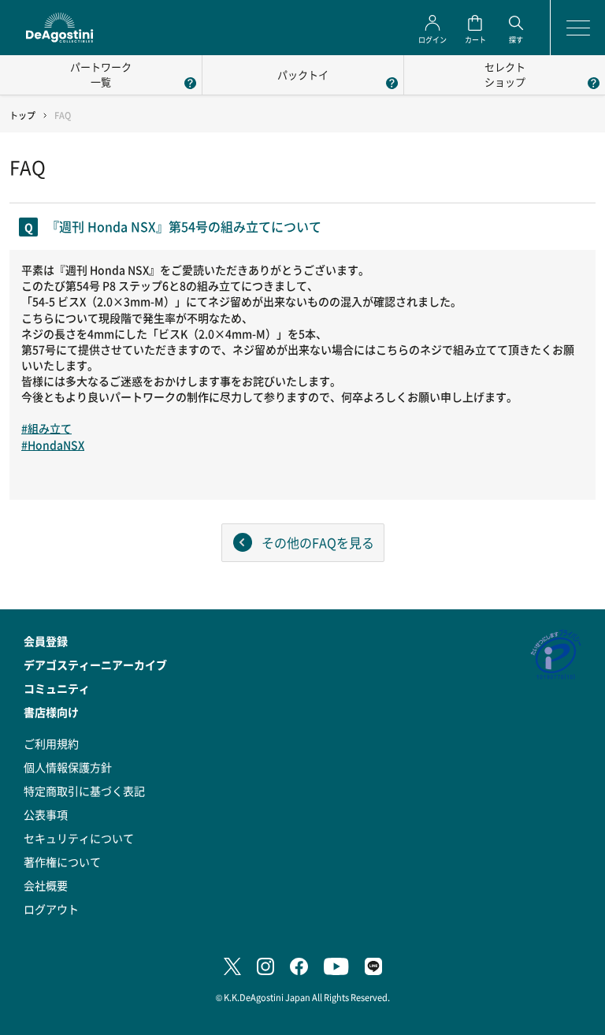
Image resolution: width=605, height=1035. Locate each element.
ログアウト (51, 909)
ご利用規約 (51, 743)
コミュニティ (57, 688)
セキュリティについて (79, 838)
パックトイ (302, 74)
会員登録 (46, 641)
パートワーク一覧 (101, 74)
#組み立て (46, 428)
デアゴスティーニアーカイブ (95, 664)
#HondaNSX (52, 444)
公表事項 (46, 814)
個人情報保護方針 (68, 767)
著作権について (62, 861)
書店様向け (51, 712)
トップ (22, 115)
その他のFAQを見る (318, 542)
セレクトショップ (504, 74)
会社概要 (46, 885)
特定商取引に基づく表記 (84, 791)
